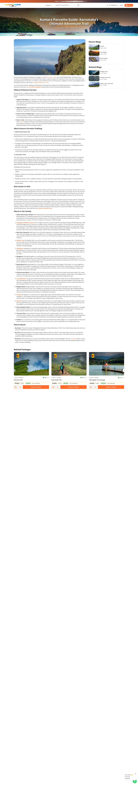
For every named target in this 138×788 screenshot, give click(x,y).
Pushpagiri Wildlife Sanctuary (41, 82)
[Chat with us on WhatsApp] (135, 781)
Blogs (67, 27)
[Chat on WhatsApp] (16, 387)
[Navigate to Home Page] (13, 5)
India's (54, 77)
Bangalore (73, 338)
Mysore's (21, 121)
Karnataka (49, 77)
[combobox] (66, 5)
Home (62, 27)
